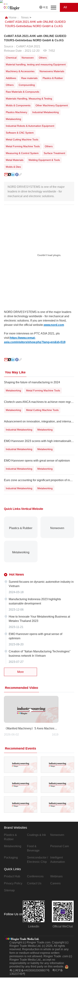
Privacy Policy (13, 883)
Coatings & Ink (36, 834)
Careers (55, 883)
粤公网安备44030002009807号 (29, 970)
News (25, 17)
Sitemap (9, 890)
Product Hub (12, 876)
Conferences (35, 876)
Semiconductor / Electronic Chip (37, 859)
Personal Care (59, 846)
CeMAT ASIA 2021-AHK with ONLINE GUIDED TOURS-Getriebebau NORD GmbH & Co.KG (35, 24)
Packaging (11, 857)
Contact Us (34, 883)
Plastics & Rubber (10, 837)
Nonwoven (57, 834)
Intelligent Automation (57, 859)
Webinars (56, 876)
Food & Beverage (33, 848)
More (20, 671)
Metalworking (12, 846)
